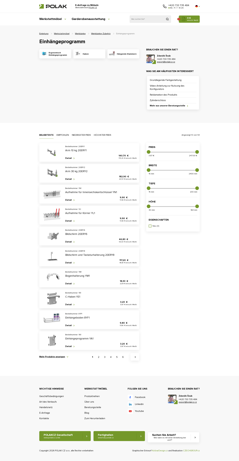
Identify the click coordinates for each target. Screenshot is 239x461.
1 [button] (92, 357)
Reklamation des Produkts (163, 94)
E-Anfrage (44, 412)
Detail (68, 158)
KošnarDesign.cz (160, 450)
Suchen (167, 19)
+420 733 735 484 (178, 5)
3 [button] (104, 357)
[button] (197, 6)
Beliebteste (46, 135)
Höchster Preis (102, 135)
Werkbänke (80, 33)
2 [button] (98, 357)
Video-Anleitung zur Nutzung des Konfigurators (167, 87)
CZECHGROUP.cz (191, 450)
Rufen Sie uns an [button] (164, 6)
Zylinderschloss (158, 100)
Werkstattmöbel (50, 19)
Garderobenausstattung (88, 19)
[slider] (148, 152)
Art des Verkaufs (48, 401)
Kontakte (44, 418)
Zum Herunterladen (94, 418)
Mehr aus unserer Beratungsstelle (167, 105)
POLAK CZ (53, 6)
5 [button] (117, 357)
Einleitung (43, 33)
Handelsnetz (46, 407)
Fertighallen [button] (106, 436)
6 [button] (123, 357)
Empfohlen (63, 135)
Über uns (89, 401)
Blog (86, 412)
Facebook (140, 397)
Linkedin (139, 404)
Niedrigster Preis (81, 135)
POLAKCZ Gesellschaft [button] (58, 436)
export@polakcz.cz (166, 62)
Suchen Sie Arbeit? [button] (169, 437)
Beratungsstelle (92, 407)
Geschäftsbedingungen (51, 396)
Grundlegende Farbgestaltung (165, 80)
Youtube (139, 411)
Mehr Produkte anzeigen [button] (52, 356)
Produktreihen (92, 396)
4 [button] (110, 357)
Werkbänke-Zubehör (101, 33)
